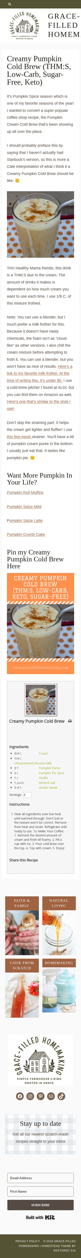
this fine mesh (19, 437)
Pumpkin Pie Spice (51, 773)
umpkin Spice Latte (26, 520)
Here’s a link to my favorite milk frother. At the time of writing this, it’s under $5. (39, 373)
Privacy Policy (28, 1241)
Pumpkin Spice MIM (24, 507)
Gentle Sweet (48, 787)
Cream (43, 753)
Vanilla (43, 778)
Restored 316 (65, 1250)
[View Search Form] (9, 4)
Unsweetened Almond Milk (33, 763)
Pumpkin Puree (49, 768)
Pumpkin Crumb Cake (26, 534)
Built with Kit (40, 1217)
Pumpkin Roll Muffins (25, 492)
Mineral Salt (47, 783)
